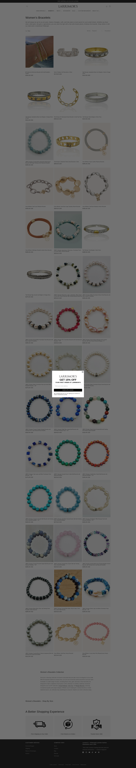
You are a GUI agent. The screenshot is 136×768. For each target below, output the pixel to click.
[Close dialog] (82, 372)
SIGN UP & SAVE (68, 390)
